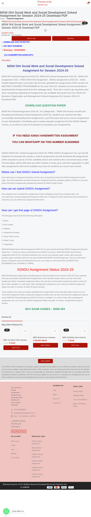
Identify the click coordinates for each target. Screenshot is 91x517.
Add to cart (31, 38)
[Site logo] (46, 3)
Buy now (71, 38)
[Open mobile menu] (3, 3)
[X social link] (16, 431)
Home (2, 19)
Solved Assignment (15, 19)
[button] (15, 347)
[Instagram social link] (20, 431)
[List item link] (29, 409)
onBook (26, 487)
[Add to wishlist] (45, 30)
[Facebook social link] (12, 431)
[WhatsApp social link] (24, 431)
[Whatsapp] (6, 511)
